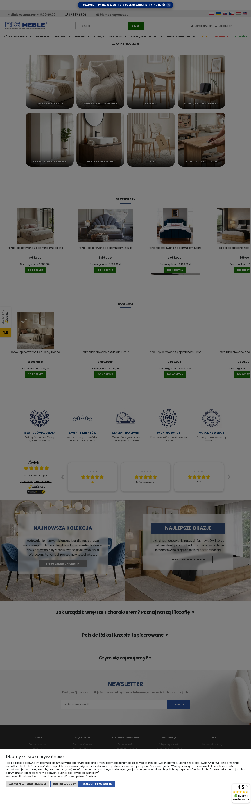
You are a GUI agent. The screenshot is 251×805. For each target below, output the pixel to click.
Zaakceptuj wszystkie (97, 783)
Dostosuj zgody (64, 783)
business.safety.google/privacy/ (78, 773)
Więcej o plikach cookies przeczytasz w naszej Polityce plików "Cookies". (51, 776)
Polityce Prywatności (221, 766)
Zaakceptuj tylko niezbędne (27, 783)
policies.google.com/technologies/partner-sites (197, 769)
